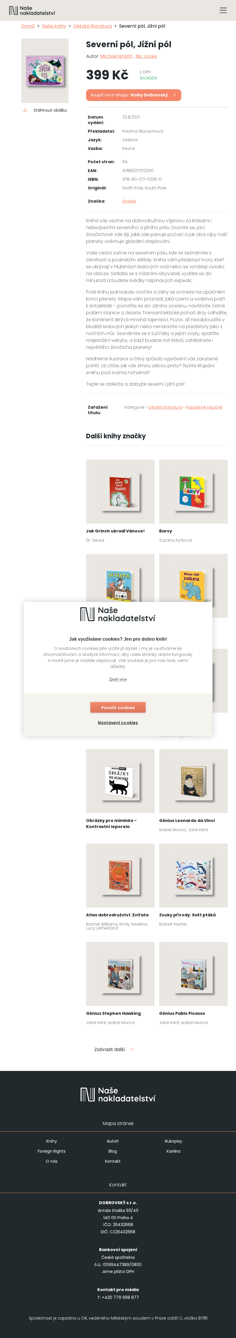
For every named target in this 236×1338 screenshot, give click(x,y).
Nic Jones (146, 56)
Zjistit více (118, 679)
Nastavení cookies (118, 722)
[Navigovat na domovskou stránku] (32, 10)
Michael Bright (116, 56)
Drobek (129, 201)
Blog (113, 1151)
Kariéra (173, 1151)
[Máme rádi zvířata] (193, 597)
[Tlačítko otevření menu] (223, 10)
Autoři (113, 1141)
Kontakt (113, 1161)
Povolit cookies (118, 707)
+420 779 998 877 (120, 1297)
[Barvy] (193, 503)
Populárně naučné (204, 407)
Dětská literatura (92, 26)
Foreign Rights (52, 1151)
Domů (28, 26)
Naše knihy (54, 26)
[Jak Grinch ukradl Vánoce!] (120, 503)
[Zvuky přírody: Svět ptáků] (193, 887)
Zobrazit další (109, 1049)
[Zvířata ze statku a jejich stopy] (120, 597)
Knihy (51, 1141)
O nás (52, 1161)
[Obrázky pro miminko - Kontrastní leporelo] (120, 791)
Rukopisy (173, 1141)
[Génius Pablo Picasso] (193, 985)
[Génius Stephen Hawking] (120, 985)
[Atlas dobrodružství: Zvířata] (120, 889)
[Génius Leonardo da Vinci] (193, 792)
